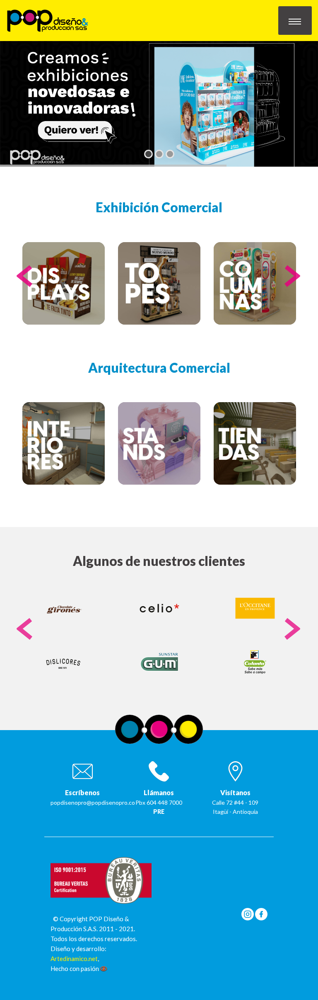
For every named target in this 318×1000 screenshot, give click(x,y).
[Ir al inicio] (47, 20)
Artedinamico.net (74, 958)
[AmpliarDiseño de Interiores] (63, 443)
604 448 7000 (164, 802)
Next (292, 284)
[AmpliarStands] (159, 443)
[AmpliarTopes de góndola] (159, 283)
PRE (158, 811)
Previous (25, 284)
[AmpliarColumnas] (255, 283)
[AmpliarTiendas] (255, 443)
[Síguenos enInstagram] (247, 913)
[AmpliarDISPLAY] (63, 283)
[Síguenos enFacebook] (261, 913)
